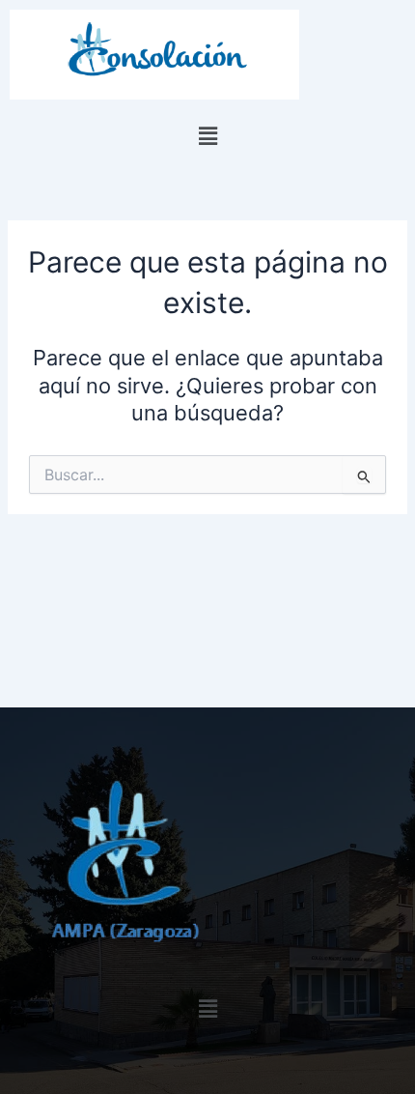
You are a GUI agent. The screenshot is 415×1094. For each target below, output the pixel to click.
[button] (207, 137)
